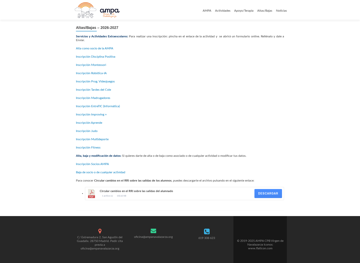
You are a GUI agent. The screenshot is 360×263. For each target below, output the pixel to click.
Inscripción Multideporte (92, 139)
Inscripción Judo (87, 131)
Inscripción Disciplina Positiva (95, 56)
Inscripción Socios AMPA (92, 164)
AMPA (207, 10)
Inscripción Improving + (91, 114)
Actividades (222, 10)
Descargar (268, 193)
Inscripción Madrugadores (93, 97)
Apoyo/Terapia (244, 10)
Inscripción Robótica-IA (91, 73)
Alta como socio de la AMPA (94, 48)
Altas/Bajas (264, 10)
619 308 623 (206, 238)
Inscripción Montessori (91, 64)
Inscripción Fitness (88, 147)
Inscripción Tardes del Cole (93, 89)
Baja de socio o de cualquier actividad (100, 172)
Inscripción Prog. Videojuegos (95, 81)
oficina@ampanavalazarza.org (153, 236)
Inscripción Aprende (89, 122)
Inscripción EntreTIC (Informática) (98, 106)
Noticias (281, 10)
